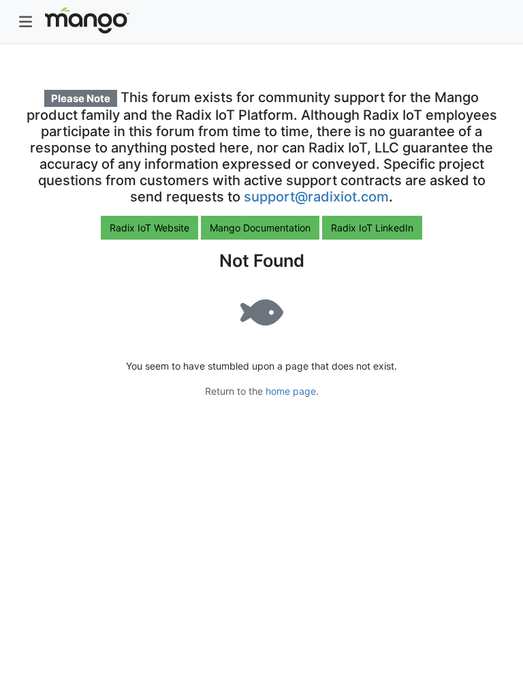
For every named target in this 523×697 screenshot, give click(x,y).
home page (291, 391)
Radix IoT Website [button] (149, 227)
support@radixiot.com (316, 197)
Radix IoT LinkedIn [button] (372, 227)
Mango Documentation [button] (260, 227)
